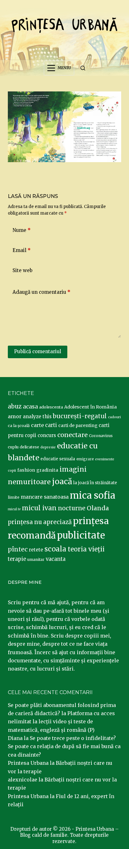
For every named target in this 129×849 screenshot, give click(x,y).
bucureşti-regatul (80, 416)
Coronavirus (101, 435)
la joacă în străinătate (95, 482)
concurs (47, 435)
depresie (48, 447)
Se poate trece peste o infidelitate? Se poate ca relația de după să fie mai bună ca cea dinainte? (64, 746)
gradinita (47, 470)
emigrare (85, 459)
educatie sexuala (57, 459)
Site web (23, 270)
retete (36, 550)
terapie (17, 559)
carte (37, 425)
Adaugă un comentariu (41, 292)
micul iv (14, 509)
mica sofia (92, 495)
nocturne (71, 508)
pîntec (18, 549)
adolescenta (51, 406)
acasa (30, 406)
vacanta (55, 559)
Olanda (98, 508)
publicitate (81, 535)
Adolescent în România (90, 407)
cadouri (114, 417)
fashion (26, 470)
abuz (15, 406)
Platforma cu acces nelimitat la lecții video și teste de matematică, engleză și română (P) (61, 721)
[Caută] (82, 68)
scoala (55, 549)
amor (15, 416)
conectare (72, 435)
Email (22, 250)
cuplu (13, 446)
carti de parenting (77, 425)
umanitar (35, 559)
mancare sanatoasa (45, 497)
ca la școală (19, 425)
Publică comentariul (37, 351)
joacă (62, 481)
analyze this (37, 416)
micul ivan (39, 508)
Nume (22, 230)
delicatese (29, 447)
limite (13, 497)
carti (51, 425)
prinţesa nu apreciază (40, 522)
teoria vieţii (86, 549)
